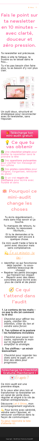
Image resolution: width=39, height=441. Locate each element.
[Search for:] (35, 7)
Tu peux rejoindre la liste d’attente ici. (16, 422)
